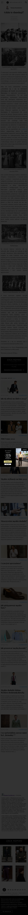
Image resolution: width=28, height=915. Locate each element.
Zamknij (24, 449)
